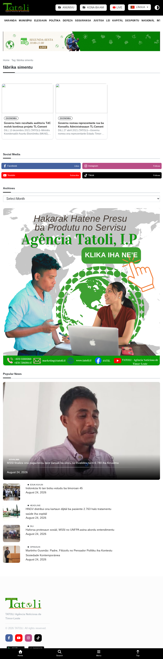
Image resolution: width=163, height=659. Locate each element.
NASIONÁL (148, 20)
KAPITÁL (117, 20)
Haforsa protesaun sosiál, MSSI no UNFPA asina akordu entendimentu (70, 529)
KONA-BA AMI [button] (95, 7)
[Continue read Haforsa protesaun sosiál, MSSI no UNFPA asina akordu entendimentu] (11, 533)
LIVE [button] (119, 7)
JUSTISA (98, 20)
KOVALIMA (14, 459)
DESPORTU (132, 20)
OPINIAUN (35, 547)
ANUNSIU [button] (68, 7)
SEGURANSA (83, 20)
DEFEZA (68, 20)
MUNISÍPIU (25, 20)
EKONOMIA (11, 118)
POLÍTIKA (55, 20)
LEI (108, 20)
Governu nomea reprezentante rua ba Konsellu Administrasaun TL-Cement (81, 125)
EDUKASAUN (36, 485)
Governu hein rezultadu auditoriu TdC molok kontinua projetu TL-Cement (27, 125)
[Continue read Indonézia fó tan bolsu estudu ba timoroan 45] (11, 492)
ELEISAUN (40, 20)
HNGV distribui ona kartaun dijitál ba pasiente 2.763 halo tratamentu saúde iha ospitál (68, 511)
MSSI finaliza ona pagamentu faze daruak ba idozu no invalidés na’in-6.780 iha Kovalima (63, 462)
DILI (32, 526)
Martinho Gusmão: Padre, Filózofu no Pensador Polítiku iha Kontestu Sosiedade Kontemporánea (69, 553)
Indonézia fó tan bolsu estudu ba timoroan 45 (54, 488)
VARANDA (10, 20)
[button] (20, 653)
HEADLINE (35, 505)
